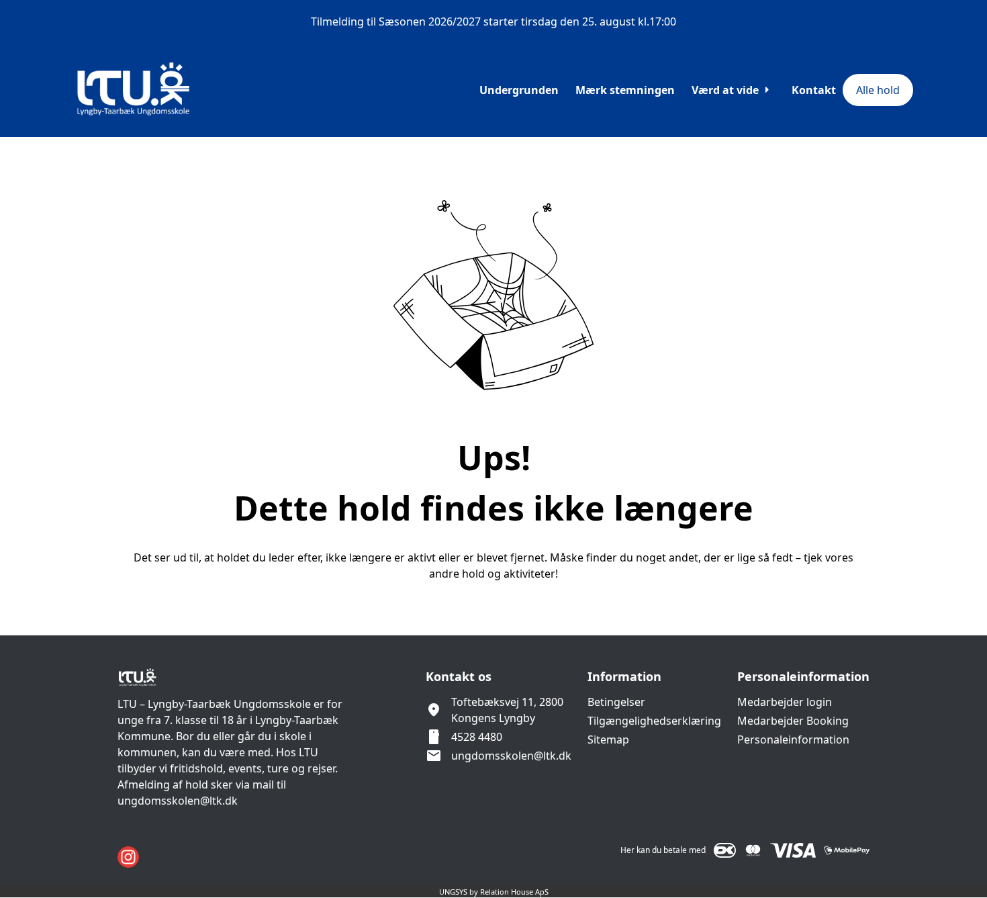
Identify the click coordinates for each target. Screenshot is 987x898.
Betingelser (616, 701)
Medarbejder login (784, 701)
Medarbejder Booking (793, 720)
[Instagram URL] (128, 857)
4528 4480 (476, 736)
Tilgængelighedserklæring (654, 720)
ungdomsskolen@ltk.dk (511, 755)
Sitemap (608, 739)
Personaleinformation (793, 739)
